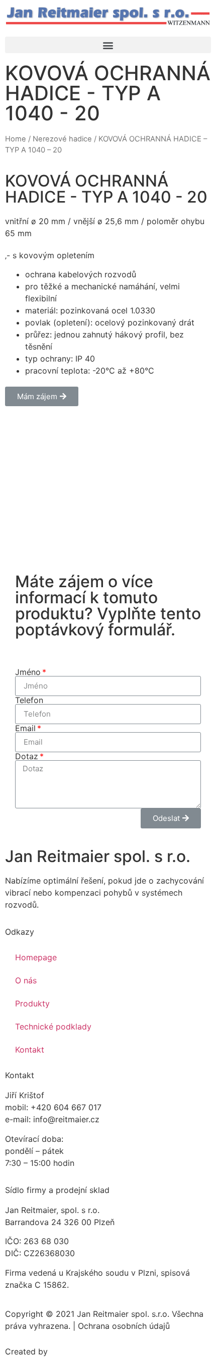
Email (25, 728)
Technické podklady (53, 1026)
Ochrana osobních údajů (124, 1326)
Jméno (28, 672)
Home (15, 138)
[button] (108, 45)
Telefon (29, 700)
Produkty (32, 1003)
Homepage (36, 957)
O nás (26, 980)
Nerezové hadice (62, 138)
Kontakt (29, 1050)
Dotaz (26, 756)
